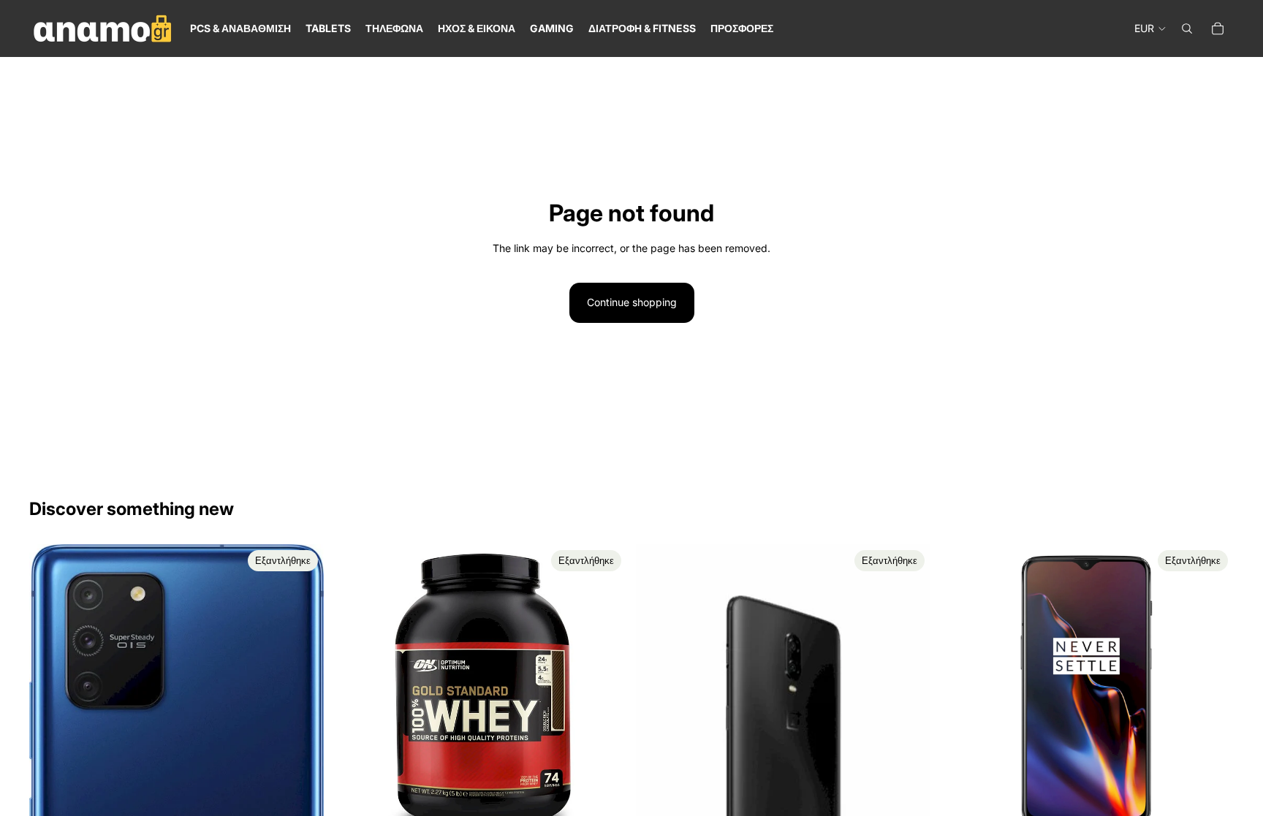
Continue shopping (632, 302)
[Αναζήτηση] (1187, 28)
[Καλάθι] (1218, 28)
